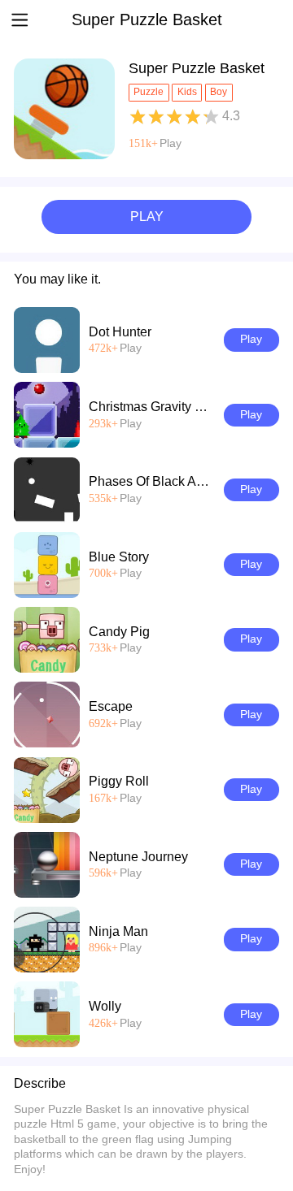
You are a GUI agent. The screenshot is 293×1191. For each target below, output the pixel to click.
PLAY (147, 216)
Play (170, 143)
